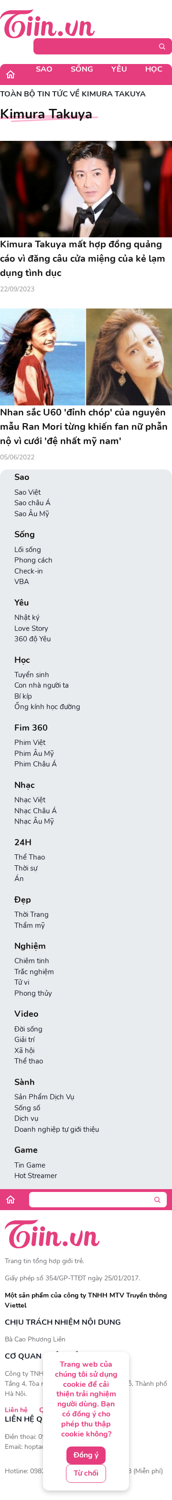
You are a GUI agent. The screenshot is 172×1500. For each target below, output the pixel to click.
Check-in (28, 571)
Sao (44, 69)
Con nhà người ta (41, 685)
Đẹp (22, 899)
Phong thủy (33, 993)
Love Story (31, 628)
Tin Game (29, 1165)
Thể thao (28, 1061)
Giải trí (24, 1039)
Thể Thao (29, 857)
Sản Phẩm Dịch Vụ (44, 1097)
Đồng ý (86, 1455)
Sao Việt (27, 492)
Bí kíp (23, 696)
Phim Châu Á (35, 764)
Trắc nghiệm (34, 972)
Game (26, 1150)
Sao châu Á (32, 503)
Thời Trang (31, 914)
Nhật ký (27, 617)
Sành (24, 1082)
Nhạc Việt (29, 800)
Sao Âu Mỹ (31, 514)
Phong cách (33, 560)
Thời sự (25, 868)
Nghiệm (30, 946)
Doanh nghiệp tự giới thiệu (56, 1129)
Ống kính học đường (47, 707)
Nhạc (24, 785)
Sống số (27, 1108)
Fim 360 (31, 728)
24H (23, 842)
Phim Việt (29, 742)
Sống (82, 69)
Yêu (119, 69)
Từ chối (86, 1473)
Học (153, 69)
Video (26, 1014)
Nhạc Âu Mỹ (34, 821)
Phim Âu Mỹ (34, 753)
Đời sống (28, 1029)
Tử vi (21, 982)
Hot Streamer (35, 1176)
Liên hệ (16, 1410)
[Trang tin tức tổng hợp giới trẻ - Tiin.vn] (47, 23)
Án (19, 878)
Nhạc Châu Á (35, 811)
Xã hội (24, 1050)
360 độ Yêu (32, 639)
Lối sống (27, 549)
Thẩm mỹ (29, 925)
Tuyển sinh (31, 675)
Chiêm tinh (31, 961)
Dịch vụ (26, 1118)
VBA (21, 581)
